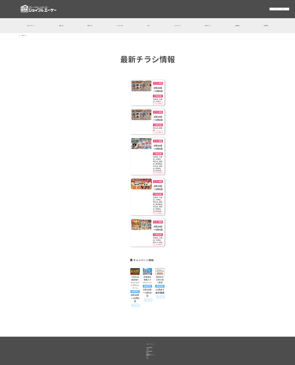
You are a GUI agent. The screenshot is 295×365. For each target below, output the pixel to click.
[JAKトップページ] (19, 35)
